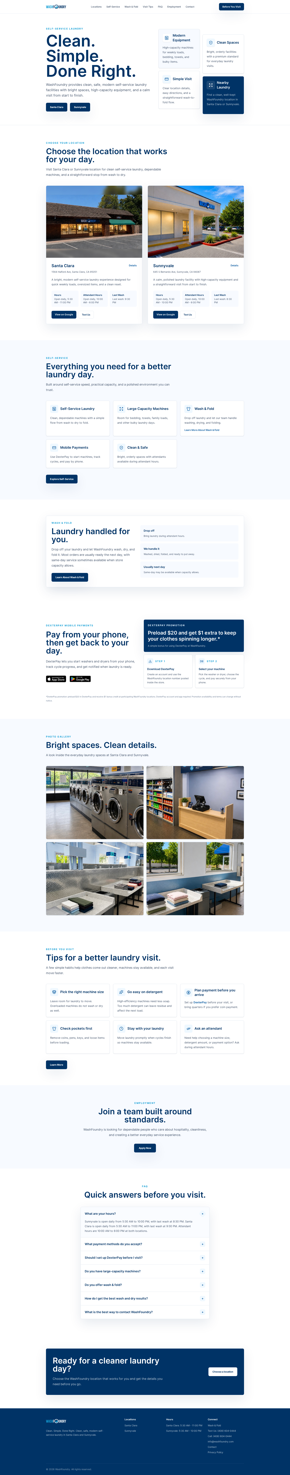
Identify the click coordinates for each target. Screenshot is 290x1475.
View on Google (64, 314)
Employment (174, 6)
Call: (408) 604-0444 (220, 1436)
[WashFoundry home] (56, 6)
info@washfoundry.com (221, 1441)
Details (133, 265)
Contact (190, 6)
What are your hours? (145, 1214)
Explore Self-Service (62, 479)
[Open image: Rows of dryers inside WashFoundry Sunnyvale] (95, 878)
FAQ (160, 6)
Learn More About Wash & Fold (201, 430)
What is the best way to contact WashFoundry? (144, 1312)
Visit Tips (148, 6)
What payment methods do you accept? (144, 1244)
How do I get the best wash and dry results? (144, 1298)
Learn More (56, 1064)
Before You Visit (231, 6)
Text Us (86, 314)
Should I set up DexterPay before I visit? (144, 1257)
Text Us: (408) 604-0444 (222, 1430)
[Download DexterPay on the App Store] (56, 679)
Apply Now (145, 1148)
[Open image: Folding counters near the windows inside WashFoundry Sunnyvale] (195, 878)
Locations (96, 6)
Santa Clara (56, 107)
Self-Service (113, 6)
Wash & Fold (131, 6)
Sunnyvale (80, 107)
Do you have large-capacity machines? (144, 1271)
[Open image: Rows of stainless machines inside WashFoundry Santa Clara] (95, 802)
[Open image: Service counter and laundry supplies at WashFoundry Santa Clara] (195, 802)
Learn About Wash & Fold (70, 577)
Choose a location (222, 1371)
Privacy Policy (215, 1452)
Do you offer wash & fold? (144, 1285)
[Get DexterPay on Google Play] (80, 679)
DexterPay (200, 1002)
